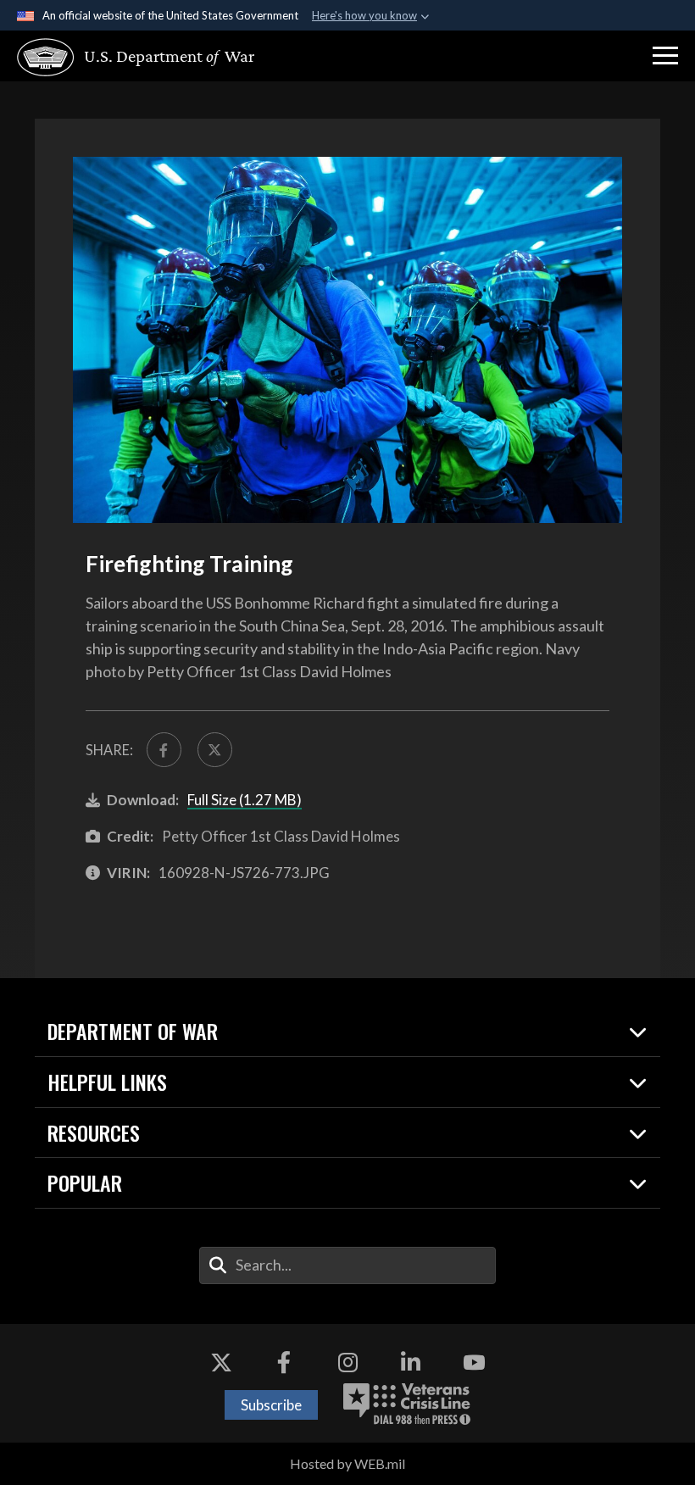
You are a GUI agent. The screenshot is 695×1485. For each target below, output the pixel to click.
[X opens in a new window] (221, 1362)
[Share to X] (214, 749)
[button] (665, 56)
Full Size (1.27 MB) (244, 800)
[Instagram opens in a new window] (347, 1362)
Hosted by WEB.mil (347, 1463)
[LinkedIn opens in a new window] (411, 1362)
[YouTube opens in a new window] (474, 1362)
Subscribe (271, 1405)
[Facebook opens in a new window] (284, 1362)
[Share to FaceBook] (164, 749)
